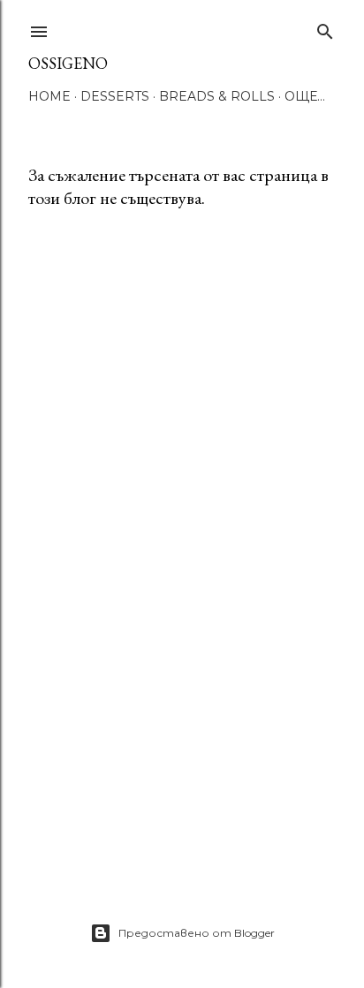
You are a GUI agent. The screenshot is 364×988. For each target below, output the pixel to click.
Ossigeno (68, 63)
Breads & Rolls (217, 96)
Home (49, 96)
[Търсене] (325, 28)
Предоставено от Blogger (196, 932)
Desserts (114, 96)
